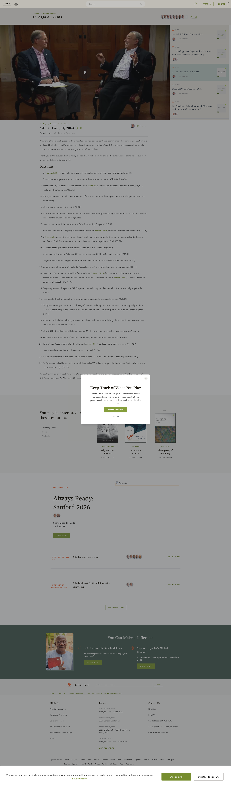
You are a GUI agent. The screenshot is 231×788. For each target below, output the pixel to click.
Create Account (115, 410)
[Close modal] (146, 378)
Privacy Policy (79, 778)
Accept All (176, 776)
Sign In (115, 416)
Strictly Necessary (208, 776)
